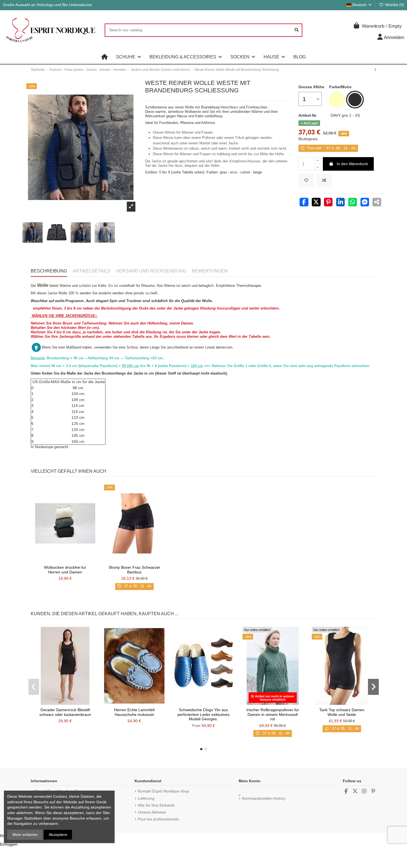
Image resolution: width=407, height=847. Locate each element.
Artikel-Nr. (307, 115)
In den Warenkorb (352, 164)
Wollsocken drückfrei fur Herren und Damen (65, 569)
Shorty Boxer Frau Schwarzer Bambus (134, 569)
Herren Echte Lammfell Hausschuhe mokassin (134, 712)
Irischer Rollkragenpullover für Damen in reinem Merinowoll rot (272, 714)
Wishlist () (394, 4)
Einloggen (8, 844)
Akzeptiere (58, 834)
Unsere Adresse (152, 812)
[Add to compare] (324, 180)
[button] (128, 57)
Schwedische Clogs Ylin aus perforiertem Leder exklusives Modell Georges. (203, 714)
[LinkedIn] (340, 203)
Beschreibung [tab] (49, 271)
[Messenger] (364, 203)
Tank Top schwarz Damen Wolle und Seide (341, 712)
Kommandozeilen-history (263, 798)
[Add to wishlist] (306, 180)
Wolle (42, 285)
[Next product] (375, 69)
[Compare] (65, 560)
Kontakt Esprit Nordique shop (163, 791)
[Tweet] (316, 203)
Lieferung (146, 798)
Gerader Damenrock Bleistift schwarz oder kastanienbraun (65, 712)
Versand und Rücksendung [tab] (151, 271)
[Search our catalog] (296, 30)
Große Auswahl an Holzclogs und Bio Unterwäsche (47, 4)
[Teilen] (304, 203)
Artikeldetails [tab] (91, 271)
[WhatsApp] (352, 203)
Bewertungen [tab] (210, 271)
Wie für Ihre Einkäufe (156, 805)
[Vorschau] (73, 560)
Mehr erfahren (25, 834)
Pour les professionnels (158, 819)
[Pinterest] (328, 203)
